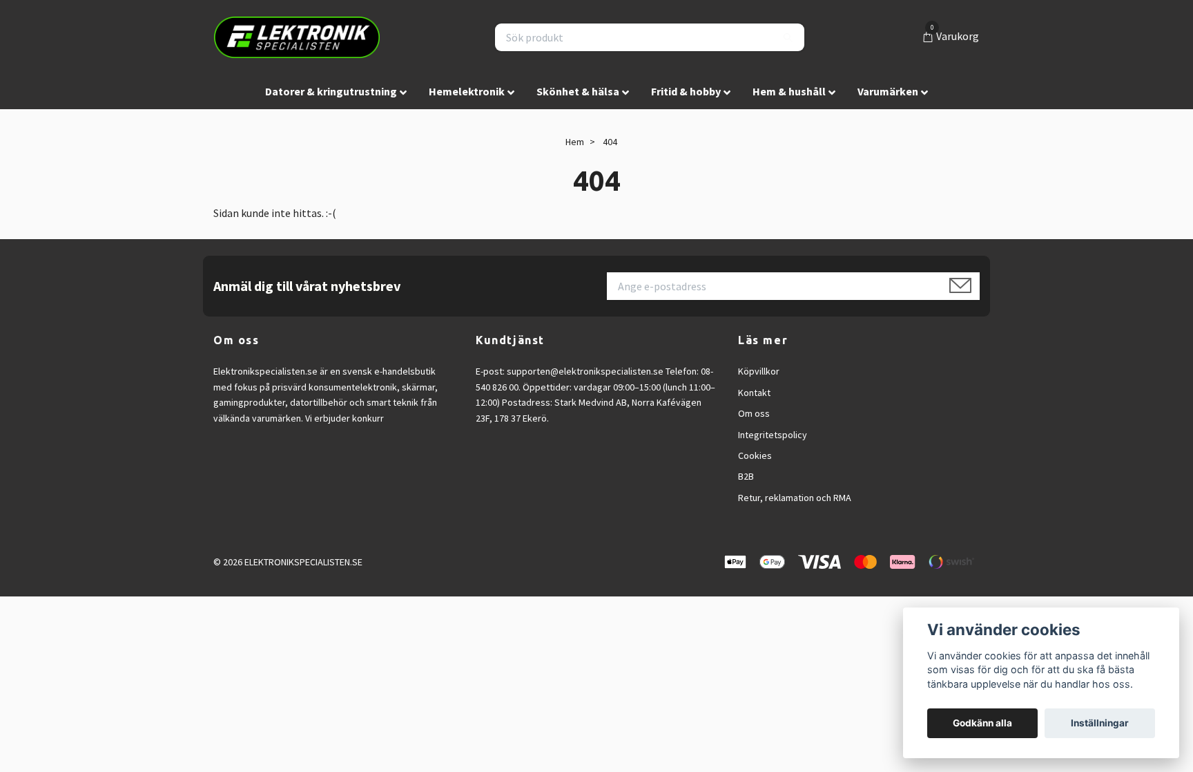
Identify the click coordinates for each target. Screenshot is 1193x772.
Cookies (755, 455)
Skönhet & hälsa (577, 91)
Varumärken (887, 91)
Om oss (754, 413)
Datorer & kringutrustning (331, 91)
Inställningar (1100, 722)
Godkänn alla (982, 722)
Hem (574, 141)
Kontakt (754, 392)
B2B (746, 476)
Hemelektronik (467, 91)
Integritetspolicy (772, 435)
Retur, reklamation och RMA (794, 497)
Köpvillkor (758, 371)
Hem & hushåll (789, 91)
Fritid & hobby (686, 91)
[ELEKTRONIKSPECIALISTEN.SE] (297, 37)
